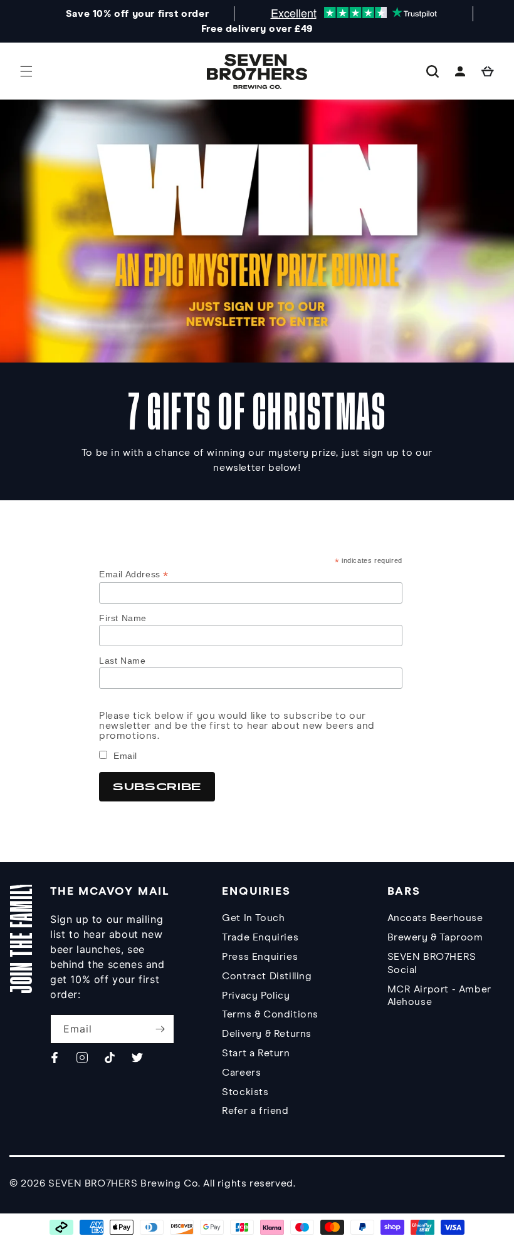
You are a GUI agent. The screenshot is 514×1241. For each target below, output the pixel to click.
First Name (123, 618)
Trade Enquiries (260, 937)
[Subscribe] (160, 1029)
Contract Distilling (267, 976)
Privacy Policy (256, 996)
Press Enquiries (260, 957)
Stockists (245, 1092)
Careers (241, 1073)
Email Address (134, 574)
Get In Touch (253, 918)
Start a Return (256, 1053)
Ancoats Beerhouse (435, 918)
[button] (26, 71)
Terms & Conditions (270, 1014)
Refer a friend (255, 1111)
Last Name (122, 661)
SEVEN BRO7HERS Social (431, 963)
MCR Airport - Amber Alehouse (439, 995)
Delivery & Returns (267, 1034)
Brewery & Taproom (435, 937)
